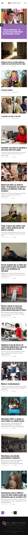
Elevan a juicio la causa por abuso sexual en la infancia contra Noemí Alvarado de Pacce (13, 307)
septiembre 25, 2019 (5, 465)
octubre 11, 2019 (4, 428)
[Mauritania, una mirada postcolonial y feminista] (14, 443)
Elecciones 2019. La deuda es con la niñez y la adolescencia (12, 419)
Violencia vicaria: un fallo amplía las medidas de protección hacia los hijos (13, 63)
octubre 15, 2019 (5, 391)
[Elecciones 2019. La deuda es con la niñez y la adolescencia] (14, 406)
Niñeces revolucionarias (10, 383)
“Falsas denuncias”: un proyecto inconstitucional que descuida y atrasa (13, 31)
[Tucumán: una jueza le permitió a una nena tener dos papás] (14, 135)
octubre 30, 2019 (5, 356)
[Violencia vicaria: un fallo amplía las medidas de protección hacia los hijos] (14, 50)
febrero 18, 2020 (5, 157)
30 (12, 512)
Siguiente (15, 512)
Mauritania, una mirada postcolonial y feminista (10, 456)
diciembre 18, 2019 (5, 237)
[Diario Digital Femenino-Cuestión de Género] (14, 3)
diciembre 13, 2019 (5, 278)
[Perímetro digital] (14, 78)
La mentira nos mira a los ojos (11, 116)
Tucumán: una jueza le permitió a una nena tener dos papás (14, 148)
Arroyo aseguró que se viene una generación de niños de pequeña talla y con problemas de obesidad (13, 267)
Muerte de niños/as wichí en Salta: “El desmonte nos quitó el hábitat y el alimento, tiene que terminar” (13, 187)
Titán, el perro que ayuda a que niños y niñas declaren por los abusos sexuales (13, 227)
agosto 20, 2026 (5, 66)
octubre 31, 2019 (5, 317)
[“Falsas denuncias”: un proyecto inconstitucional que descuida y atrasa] (14, 17)
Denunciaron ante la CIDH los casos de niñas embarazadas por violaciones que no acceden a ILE (13, 494)
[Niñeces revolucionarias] (14, 371)
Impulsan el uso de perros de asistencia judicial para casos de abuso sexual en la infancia (14, 346)
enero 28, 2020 (4, 198)
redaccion (15, 92)
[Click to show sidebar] (1, 24)
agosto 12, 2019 (4, 504)
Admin (14, 66)
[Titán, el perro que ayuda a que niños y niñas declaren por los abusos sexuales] (14, 213)
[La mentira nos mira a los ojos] (14, 104)
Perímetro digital (6, 90)
